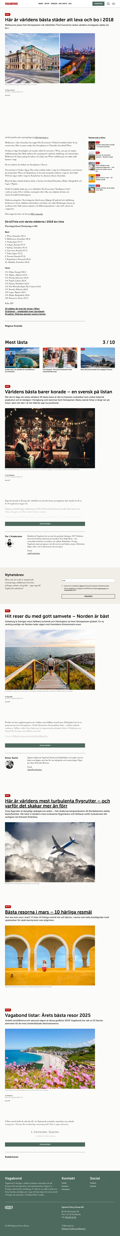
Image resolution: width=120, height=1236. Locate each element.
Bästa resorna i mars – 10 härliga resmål (104, 178)
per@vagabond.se (33, 553)
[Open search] (108, 3)
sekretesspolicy (102, 588)
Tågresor (54, 3)
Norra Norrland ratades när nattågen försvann (96, 369)
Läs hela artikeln (45, 524)
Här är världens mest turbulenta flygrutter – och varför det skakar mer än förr (105, 168)
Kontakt (64, 1183)
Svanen (68, 520)
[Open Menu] (113, 3)
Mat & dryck (63, 3)
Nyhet (7, 14)
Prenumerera (98, 3)
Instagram (93, 1183)
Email (63, 580)
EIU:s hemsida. (37, 214)
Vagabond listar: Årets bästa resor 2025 (105, 189)
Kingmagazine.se (41, 137)
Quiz (70, 3)
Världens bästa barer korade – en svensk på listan (105, 145)
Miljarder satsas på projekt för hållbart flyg (30, 736)
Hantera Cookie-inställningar (73, 1229)
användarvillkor (68, 590)
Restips (47, 3)
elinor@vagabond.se (34, 769)
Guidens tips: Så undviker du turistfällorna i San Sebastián (20, 370)
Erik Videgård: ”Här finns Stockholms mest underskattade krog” (57, 370)
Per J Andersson (10, 475)
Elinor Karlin (10, 696)
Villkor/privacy (68, 1226)
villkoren (81, 586)
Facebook (93, 1186)
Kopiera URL (7, 95)
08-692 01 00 (70, 1217)
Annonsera (65, 1186)
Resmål (40, 3)
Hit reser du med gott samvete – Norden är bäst (104, 156)
